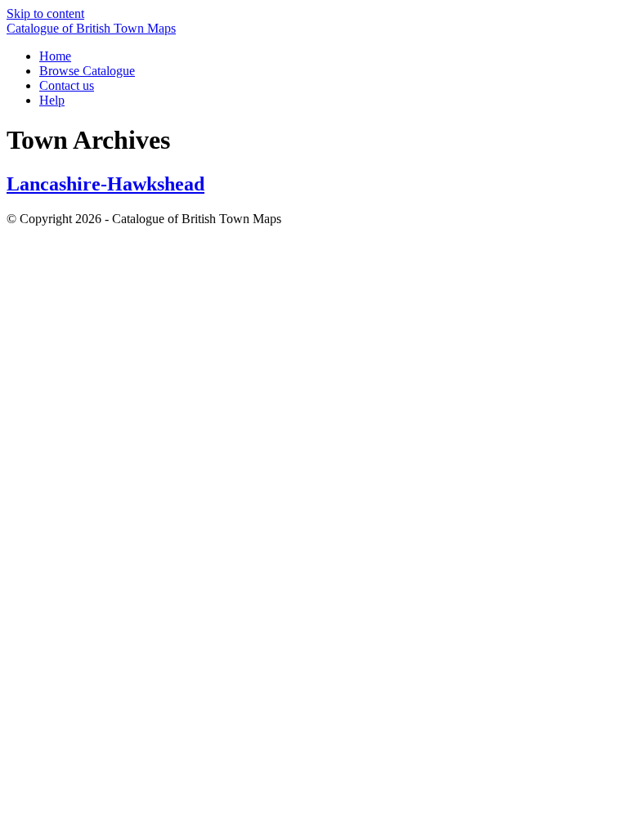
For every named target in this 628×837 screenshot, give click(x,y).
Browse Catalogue (87, 71)
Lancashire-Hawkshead (105, 184)
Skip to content (45, 13)
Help (52, 100)
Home (55, 56)
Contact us (66, 85)
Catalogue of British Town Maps (91, 28)
